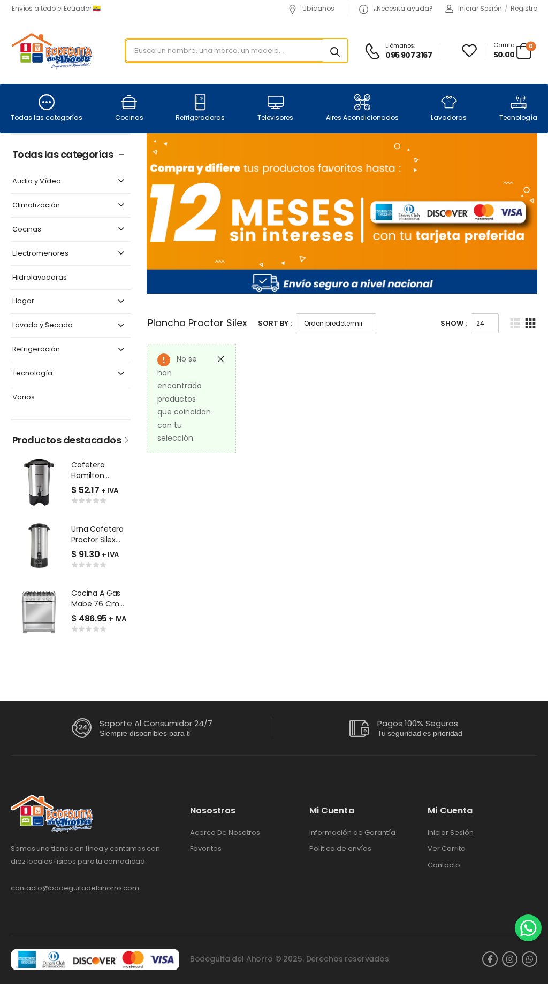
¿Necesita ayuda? (402, 8)
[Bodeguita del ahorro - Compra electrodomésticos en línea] (52, 50)
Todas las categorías (46, 117)
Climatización (36, 205)
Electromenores (40, 253)
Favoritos (206, 848)
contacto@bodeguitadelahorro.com (75, 888)
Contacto (444, 865)
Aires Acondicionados (362, 117)
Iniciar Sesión (451, 832)
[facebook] (490, 959)
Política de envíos (340, 848)
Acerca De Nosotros (225, 832)
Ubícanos (317, 8)
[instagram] (509, 959)
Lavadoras (449, 117)
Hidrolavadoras (39, 277)
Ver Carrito (447, 848)
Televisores (275, 117)
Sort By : (275, 323)
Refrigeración (36, 349)
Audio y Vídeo (36, 181)
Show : (453, 323)
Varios (23, 397)
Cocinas (129, 117)
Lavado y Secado (42, 325)
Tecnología (518, 117)
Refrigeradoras (200, 117)
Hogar (23, 301)
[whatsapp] (529, 959)
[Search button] (335, 51)
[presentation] (113, 439)
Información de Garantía (352, 832)
